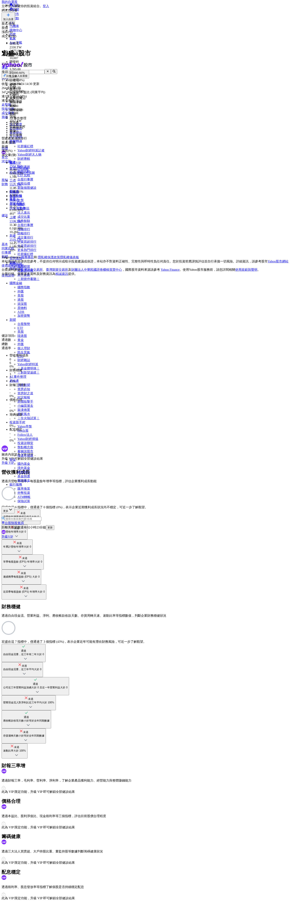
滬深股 (22, 303)
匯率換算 (23, 488)
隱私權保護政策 (49, 257)
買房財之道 (25, 393)
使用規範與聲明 (246, 269)
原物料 (22, 308)
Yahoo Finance (170, 269)
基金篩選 (23, 476)
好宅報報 (23, 397)
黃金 (20, 340)
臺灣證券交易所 (32, 269)
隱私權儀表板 (69, 257)
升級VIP (7, 536)
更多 (5, 510)
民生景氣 (23, 352)
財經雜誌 (23, 360)
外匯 (20, 291)
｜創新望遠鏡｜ (28, 372)
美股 (20, 295)
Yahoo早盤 (24, 426)
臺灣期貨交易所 (57, 269)
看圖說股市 (25, 451)
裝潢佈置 (23, 410)
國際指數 (23, 287)
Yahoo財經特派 (27, 364)
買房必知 (23, 389)
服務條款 (27, 257)
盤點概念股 (25, 447)
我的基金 (23, 480)
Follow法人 (25, 434)
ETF (20, 328)
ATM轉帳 (23, 497)
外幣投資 (23, 492)
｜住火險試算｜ (28, 418)
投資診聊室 (25, 443)
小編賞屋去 (25, 405)
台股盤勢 (23, 324)
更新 (50, 527)
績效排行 (23, 472)
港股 (20, 299)
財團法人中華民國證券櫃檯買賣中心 (96, 269)
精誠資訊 (61, 273)
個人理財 (23, 348)
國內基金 (23, 463)
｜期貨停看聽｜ (28, 279)
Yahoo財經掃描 (27, 439)
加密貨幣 (23, 315)
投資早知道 (25, 455)
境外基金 (23, 468)
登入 (46, 6)
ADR (20, 312)
